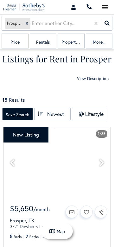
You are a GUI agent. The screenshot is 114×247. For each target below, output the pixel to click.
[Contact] (72, 212)
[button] (26, 23)
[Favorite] (86, 212)
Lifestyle (94, 114)
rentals (43, 42)
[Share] (101, 212)
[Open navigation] (105, 7)
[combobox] (32, 23)
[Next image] (102, 163)
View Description (93, 78)
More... (99, 42)
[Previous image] (12, 163)
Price (15, 42)
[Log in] (73, 7)
